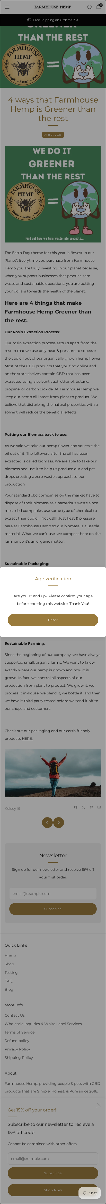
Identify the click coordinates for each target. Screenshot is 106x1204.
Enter (53, 620)
